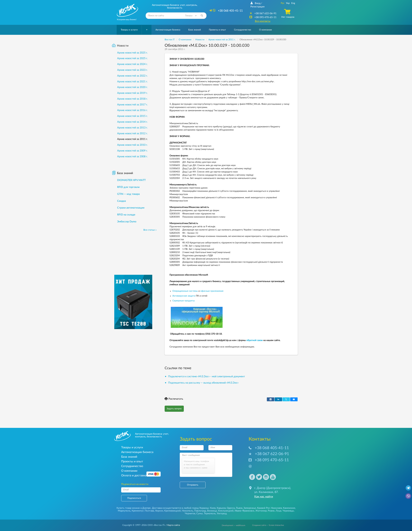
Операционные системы (185, 291)
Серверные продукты (183, 301)
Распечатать (176, 399)
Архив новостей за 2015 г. (132, 116)
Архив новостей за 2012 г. (132, 133)
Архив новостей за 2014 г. (132, 122)
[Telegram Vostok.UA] (408, 488)
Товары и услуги (129, 30)
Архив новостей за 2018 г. (132, 98)
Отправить (192, 485)
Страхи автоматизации (130, 207)
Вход (257, 3)
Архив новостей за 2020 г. (132, 87)
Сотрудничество (242, 30)
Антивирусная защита (183, 296)
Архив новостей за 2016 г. (132, 110)
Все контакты (262, 21)
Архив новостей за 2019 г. (132, 93)
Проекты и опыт (217, 30)
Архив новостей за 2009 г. (132, 150)
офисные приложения (211, 291)
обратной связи (254, 340)
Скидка (121, 201)
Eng (293, 3)
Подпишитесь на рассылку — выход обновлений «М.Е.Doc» (203, 382)
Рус (282, 3)
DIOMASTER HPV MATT (131, 180)
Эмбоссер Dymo (126, 221)
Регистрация (257, 6)
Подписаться (134, 498)
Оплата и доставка (133, 475)
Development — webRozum (233, 525)
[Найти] (201, 15)
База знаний (194, 30)
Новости (122, 45)
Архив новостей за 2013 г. (132, 127)
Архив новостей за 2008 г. (132, 156)
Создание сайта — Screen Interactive (268, 525)
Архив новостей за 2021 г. (132, 81)
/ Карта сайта (172, 525)
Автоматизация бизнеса (167, 30)
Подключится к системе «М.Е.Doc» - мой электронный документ (206, 376)
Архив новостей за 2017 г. (132, 104)
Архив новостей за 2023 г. (132, 70)
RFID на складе (126, 214)
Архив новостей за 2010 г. (132, 145)
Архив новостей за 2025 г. (132, 52)
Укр (288, 3)
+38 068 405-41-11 (272, 448)
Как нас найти (263, 496)
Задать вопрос (174, 409)
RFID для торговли (128, 187)
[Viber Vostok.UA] (408, 496)
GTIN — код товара (128, 194)
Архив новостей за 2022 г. (132, 75)
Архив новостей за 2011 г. (132, 139)
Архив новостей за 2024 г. (132, 64)
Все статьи (149, 230)
